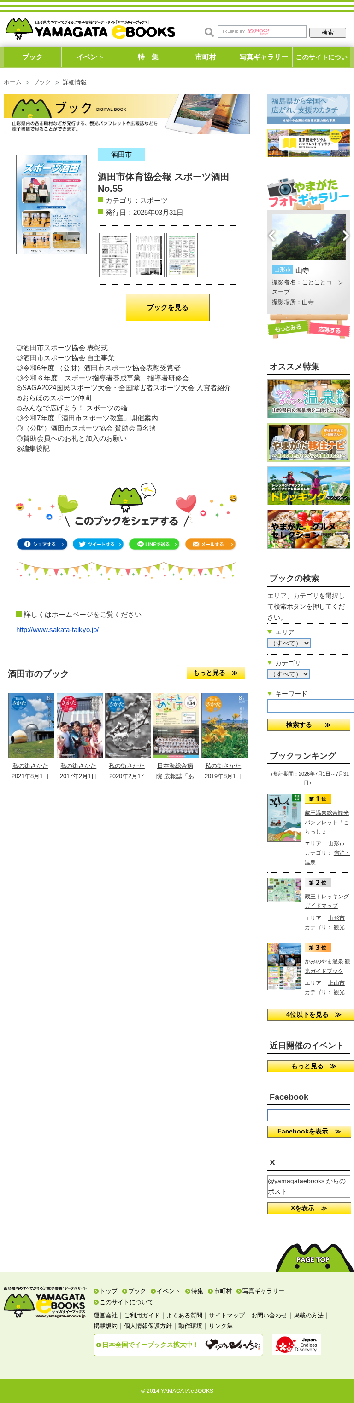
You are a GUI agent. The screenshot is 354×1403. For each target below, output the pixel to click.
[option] (313, 260)
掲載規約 (106, 1325)
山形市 (336, 843)
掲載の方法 (309, 1315)
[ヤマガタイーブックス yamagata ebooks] (90, 27)
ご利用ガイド (142, 1315)
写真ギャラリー (264, 57)
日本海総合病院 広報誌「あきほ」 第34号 (175, 776)
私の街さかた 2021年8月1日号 (30, 776)
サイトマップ (227, 1315)
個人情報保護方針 (148, 1325)
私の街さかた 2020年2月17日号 (127, 776)
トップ (109, 1291)
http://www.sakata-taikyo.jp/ (57, 629)
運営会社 (106, 1315)
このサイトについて (322, 60)
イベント (90, 57)
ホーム (13, 82)
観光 (339, 927)
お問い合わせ (269, 1315)
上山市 (336, 983)
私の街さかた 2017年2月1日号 (78, 776)
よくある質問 (184, 1315)
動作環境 (190, 1325)
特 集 (148, 57)
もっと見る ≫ (215, 672)
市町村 (205, 57)
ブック (32, 57)
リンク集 (221, 1325)
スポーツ (154, 200)
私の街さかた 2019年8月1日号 (223, 776)
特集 (197, 1291)
